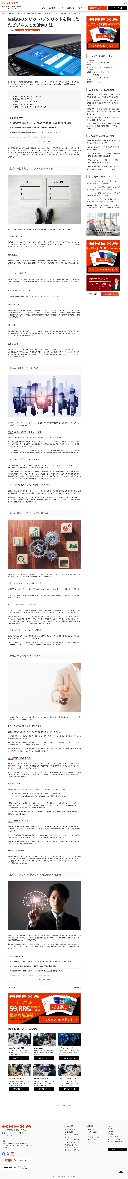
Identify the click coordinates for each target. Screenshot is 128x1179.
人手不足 (89, 62)
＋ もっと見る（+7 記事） (44, 141)
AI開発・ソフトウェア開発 (32, 30)
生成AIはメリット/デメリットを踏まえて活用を (30, 107)
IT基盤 (88, 72)
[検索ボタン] (125, 3)
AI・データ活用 (19, 30)
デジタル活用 (89, 69)
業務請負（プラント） (72, 1147)
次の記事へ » (76, 987)
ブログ (110, 1129)
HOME (110, 1126)
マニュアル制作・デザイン (73, 1142)
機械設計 (91, 1129)
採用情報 (110, 1131)
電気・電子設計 (93, 1132)
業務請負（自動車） (71, 1145)
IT (88, 1134)
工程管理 (99, 67)
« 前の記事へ (12, 987)
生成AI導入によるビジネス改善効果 (27, 101)
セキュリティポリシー (115, 1139)
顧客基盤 (88, 79)
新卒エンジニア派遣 (71, 1134)
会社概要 (110, 1134)
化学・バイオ (92, 1140)
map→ (5, 1147)
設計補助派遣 (69, 1132)
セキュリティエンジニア (73, 1140)
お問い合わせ (117, 1149)
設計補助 (91, 1142)
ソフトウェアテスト (71, 1137)
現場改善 (88, 65)
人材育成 (99, 62)
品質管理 (108, 67)
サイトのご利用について (115, 1142)
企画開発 (89, 67)
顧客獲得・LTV (92, 82)
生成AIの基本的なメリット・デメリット (28, 96)
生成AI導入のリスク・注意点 (24, 104)
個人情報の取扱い (113, 1136)
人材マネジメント (90, 60)
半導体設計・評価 (93, 1137)
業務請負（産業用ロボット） (74, 1150)
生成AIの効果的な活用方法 (24, 99)
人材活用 (108, 62)
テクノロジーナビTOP (64, 1105)
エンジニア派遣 (70, 1129)
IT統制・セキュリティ (102, 72)
